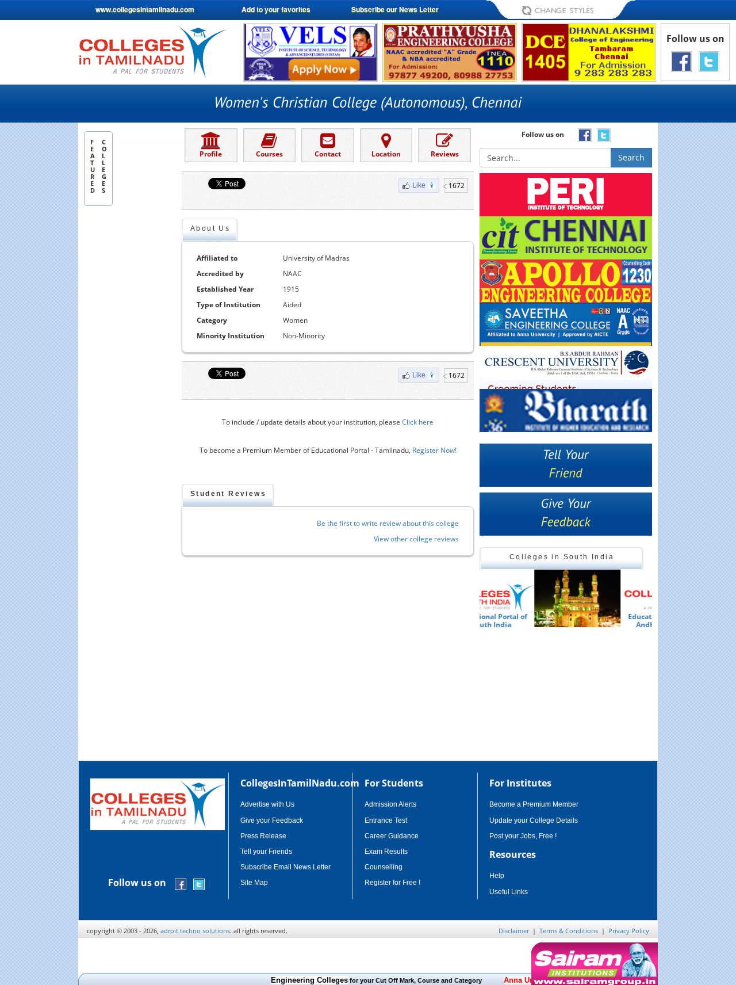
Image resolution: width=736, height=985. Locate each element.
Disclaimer (514, 930)
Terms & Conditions (568, 930)
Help (496, 876)
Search (631, 157)
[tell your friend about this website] (566, 465)
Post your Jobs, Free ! (523, 836)
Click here (418, 422)
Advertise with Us (267, 804)
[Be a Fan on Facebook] (681, 61)
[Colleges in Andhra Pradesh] (523, 598)
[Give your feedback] (566, 514)
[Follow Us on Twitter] (709, 61)
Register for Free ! (392, 883)
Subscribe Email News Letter (285, 867)
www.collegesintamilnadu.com (144, 9)
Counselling (383, 867)
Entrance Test (386, 820)
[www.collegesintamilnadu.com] (152, 51)
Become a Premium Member (533, 804)
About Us (210, 228)
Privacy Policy (628, 930)
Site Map (254, 883)
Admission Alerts (390, 804)
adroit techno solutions (195, 930)
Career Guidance (392, 836)
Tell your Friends (266, 851)
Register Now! (434, 450)
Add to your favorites (275, 9)
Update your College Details (533, 820)
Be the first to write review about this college (388, 523)
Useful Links (508, 892)
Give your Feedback (271, 820)
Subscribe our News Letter (395, 9)
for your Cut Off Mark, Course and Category (355, 980)
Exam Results (386, 851)
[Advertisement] (130, 387)
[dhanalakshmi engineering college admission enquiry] (589, 51)
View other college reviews (416, 539)
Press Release (263, 836)
